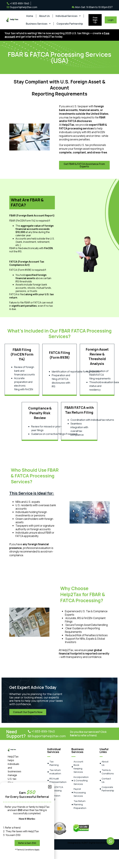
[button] (49, 786)
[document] (59, 429)
